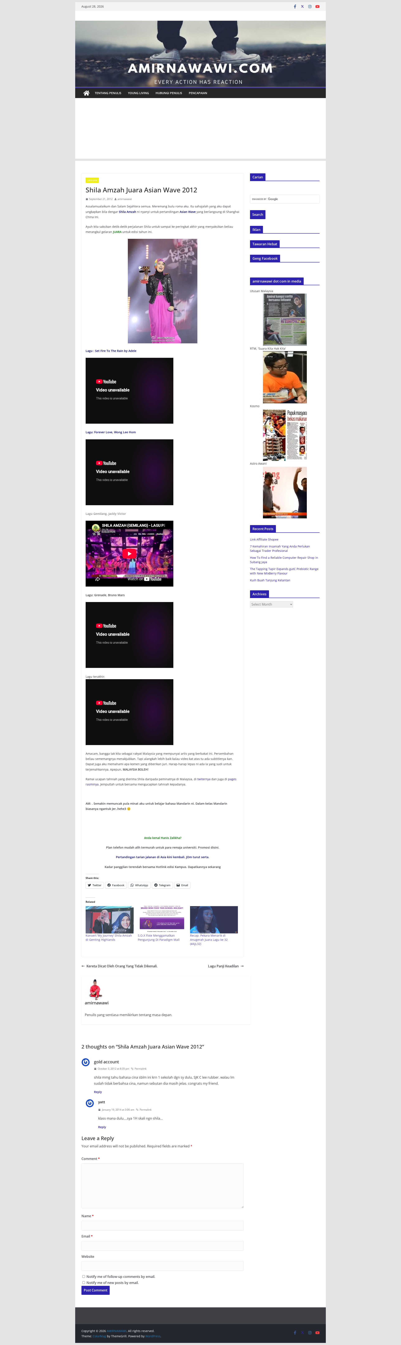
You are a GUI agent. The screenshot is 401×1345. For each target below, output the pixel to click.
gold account (106, 1062)
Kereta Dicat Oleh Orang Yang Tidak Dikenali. (121, 966)
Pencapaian (198, 93)
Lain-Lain (92, 180)
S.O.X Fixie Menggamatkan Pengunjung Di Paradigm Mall (159, 937)
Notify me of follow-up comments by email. (120, 1276)
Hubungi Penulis (169, 93)
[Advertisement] (200, 129)
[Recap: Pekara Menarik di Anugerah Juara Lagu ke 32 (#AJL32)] (214, 919)
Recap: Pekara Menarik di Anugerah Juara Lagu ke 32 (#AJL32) (209, 939)
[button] (162, 291)
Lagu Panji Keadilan (223, 966)
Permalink (140, 1068)
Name (87, 1216)
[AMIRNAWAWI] (200, 23)
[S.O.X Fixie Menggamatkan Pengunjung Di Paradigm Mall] (162, 919)
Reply (98, 1092)
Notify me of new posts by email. (112, 1282)
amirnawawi (125, 199)
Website (87, 1256)
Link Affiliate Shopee (264, 539)
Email (87, 1236)
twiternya (204, 779)
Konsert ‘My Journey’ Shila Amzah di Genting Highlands (109, 937)
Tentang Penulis (108, 93)
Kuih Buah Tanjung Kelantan (270, 580)
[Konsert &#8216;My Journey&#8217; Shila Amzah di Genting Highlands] (110, 919)
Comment (90, 1158)
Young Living (138, 93)
